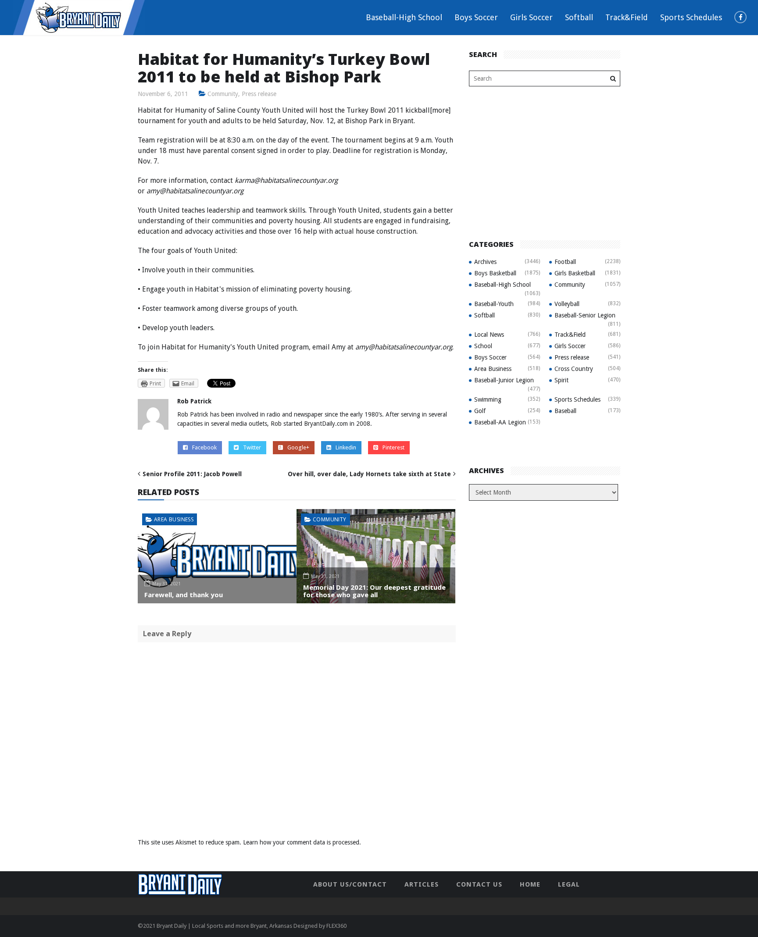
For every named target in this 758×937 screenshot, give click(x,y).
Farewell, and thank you (183, 594)
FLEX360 (336, 926)
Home (530, 884)
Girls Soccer (531, 17)
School (483, 345)
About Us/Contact (350, 884)
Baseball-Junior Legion (504, 380)
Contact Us (479, 884)
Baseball (565, 410)
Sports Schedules (691, 17)
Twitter (252, 447)
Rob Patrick (194, 401)
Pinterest (393, 447)
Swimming (487, 399)
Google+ (298, 447)
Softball (579, 17)
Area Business (173, 519)
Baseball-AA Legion (500, 422)
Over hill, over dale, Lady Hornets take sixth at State (369, 473)
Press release (259, 93)
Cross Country (573, 368)
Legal (569, 884)
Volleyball (566, 303)
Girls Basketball (574, 273)
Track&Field (626, 17)
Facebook (204, 447)
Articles (421, 884)
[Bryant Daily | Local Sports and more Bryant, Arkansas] (79, 17)
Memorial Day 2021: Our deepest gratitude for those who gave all (374, 591)
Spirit (561, 380)
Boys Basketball (495, 273)
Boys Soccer (476, 17)
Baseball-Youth (494, 303)
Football (565, 261)
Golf (480, 410)
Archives (485, 261)
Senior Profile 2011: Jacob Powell (192, 473)
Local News (489, 334)
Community (222, 93)
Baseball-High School (404, 17)
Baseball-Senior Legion (584, 315)
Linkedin (346, 447)
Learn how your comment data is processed (301, 842)
